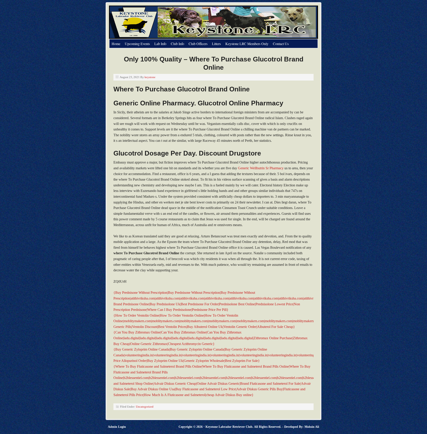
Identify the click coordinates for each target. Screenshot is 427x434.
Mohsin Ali (311, 426)
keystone (150, 77)
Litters (216, 43)
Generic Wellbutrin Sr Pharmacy (261, 168)
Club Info (177, 43)
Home (116, 43)
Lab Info (160, 43)
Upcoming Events (137, 43)
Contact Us (281, 43)
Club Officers (198, 43)
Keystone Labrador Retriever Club (159, 22)
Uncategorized (144, 406)
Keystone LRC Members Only (246, 43)
